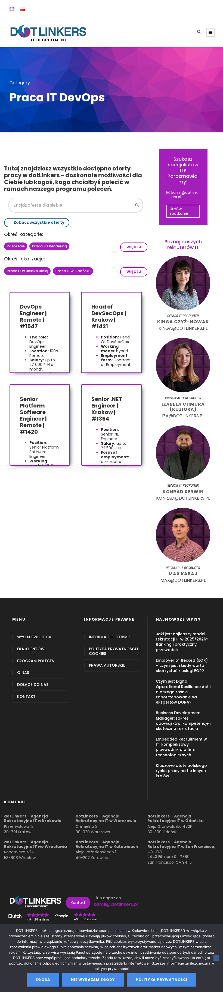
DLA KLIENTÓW (31, 649)
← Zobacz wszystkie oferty (36, 222)
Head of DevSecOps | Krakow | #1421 (108, 316)
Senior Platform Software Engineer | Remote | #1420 (33, 415)
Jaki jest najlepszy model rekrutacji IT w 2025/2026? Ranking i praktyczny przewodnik (182, 641)
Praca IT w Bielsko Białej (27, 271)
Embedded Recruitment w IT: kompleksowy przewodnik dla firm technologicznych (181, 747)
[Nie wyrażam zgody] (216, 958)
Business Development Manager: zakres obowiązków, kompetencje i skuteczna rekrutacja (183, 720)
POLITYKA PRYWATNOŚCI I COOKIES (113, 651)
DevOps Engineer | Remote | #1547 (33, 316)
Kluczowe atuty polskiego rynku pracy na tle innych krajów (181, 771)
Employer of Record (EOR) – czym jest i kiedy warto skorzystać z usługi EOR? (182, 665)
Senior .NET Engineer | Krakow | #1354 (106, 408)
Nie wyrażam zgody (93, 979)
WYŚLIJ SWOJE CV (34, 637)
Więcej (133, 247)
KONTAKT (26, 696)
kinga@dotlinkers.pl (183, 328)
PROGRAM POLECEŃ (35, 661)
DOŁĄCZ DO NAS (32, 684)
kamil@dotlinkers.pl (184, 195)
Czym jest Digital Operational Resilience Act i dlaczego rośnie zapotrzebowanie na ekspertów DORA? (183, 692)
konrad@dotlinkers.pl (183, 498)
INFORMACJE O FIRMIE (110, 637)
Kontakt (78, 902)
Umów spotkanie (179, 211)
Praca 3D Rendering (49, 246)
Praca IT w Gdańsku (73, 271)
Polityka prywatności (161, 979)
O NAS (23, 672)
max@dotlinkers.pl (183, 580)
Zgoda (43, 979)
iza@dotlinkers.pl (183, 416)
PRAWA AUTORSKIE (107, 665)
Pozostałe (16, 246)
